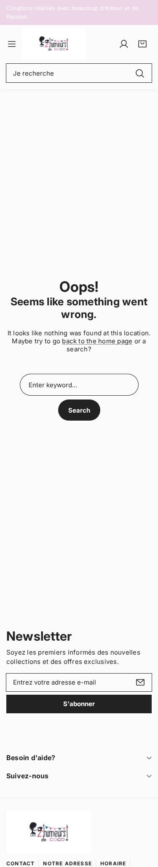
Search (79, 410)
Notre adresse (67, 863)
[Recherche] (139, 73)
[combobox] (79, 73)
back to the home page (97, 341)
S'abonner (79, 704)
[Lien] (53, 44)
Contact (20, 863)
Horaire (113, 863)
